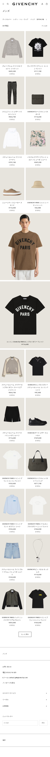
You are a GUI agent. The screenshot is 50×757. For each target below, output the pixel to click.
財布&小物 (40, 19)
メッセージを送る (9, 683)
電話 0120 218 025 (9, 672)
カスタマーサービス (9, 693)
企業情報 (5, 706)
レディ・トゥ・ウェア (20, 19)
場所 (4, 740)
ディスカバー (7, 19)
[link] (46, 4)
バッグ (32, 19)
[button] (25, 634)
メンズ (5, 653)
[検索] (8, 4)
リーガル (5, 699)
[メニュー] (3, 4)
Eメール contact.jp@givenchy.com (15, 678)
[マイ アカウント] (42, 4)
